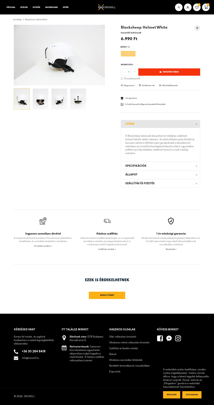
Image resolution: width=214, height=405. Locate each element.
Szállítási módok (106, 249)
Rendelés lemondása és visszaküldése (129, 366)
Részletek (170, 249)
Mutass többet (107, 295)
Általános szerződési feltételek (125, 360)
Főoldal (11, 7)
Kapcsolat (114, 372)
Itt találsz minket (42, 246)
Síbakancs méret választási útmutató (129, 343)
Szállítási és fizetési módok (123, 348)
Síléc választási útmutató (122, 337)
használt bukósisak (131, 33)
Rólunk (112, 354)
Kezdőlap (17, 20)
